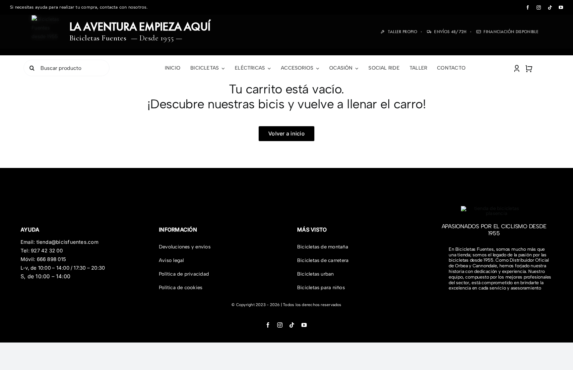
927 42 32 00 (47, 250)
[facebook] (528, 7)
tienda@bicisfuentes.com (67, 242)
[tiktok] (550, 7)
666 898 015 (51, 259)
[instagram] (539, 7)
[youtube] (561, 7)
